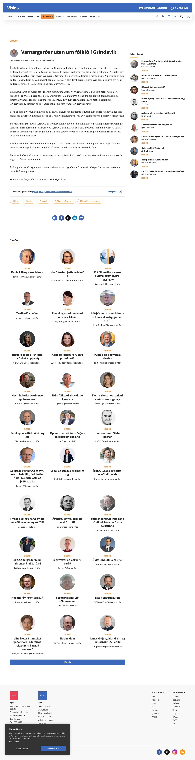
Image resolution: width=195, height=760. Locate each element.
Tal (173, 724)
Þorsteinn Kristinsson (148, 78)
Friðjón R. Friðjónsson (149, 163)
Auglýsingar (43, 710)
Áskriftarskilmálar (45, 720)
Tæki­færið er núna (27, 313)
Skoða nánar (14, 742)
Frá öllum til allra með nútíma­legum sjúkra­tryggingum (107, 276)
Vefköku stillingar (22, 749)
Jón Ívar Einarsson (147, 151)
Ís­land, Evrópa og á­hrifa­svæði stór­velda (159, 76)
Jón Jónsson (145, 104)
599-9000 (18, 722)
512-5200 (46, 707)
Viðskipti (155, 700)
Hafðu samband (44, 713)
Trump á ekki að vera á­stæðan (154, 160)
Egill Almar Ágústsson (148, 174)
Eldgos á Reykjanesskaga (90, 201)
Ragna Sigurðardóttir (148, 139)
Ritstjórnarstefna (45, 717)
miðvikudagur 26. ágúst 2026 (155, 8)
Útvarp (154, 717)
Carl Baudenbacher (148, 67)
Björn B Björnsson (147, 128)
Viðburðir (176, 707)
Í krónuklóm (67, 638)
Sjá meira (67, 662)
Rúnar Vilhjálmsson (148, 90)
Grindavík (43, 201)
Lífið (153, 707)
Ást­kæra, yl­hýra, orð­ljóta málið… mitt (158, 113)
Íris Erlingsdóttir (146, 116)
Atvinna (175, 703)
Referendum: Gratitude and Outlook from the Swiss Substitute (107, 522)
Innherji (175, 697)
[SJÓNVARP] (169, 16)
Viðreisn (29, 201)
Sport (153, 703)
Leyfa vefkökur (53, 749)
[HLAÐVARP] (162, 16)
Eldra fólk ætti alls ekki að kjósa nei (156, 125)
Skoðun (154, 710)
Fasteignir (176, 700)
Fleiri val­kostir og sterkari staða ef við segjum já (162, 137)
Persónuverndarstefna (19, 712)
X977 (174, 721)
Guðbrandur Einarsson (64, 201)
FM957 (175, 717)
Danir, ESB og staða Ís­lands (27, 272)
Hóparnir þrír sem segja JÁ (27, 598)
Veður (174, 710)
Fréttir (154, 697)
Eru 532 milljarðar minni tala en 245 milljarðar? (162, 172)
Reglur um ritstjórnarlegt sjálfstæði (20, 708)
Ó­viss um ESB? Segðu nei (107, 560)
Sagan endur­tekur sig (107, 598)
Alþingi (15, 201)
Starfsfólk (42, 724)
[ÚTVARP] (175, 16)
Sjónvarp (155, 714)
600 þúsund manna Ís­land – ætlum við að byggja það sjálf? (107, 317)
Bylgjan (175, 714)
